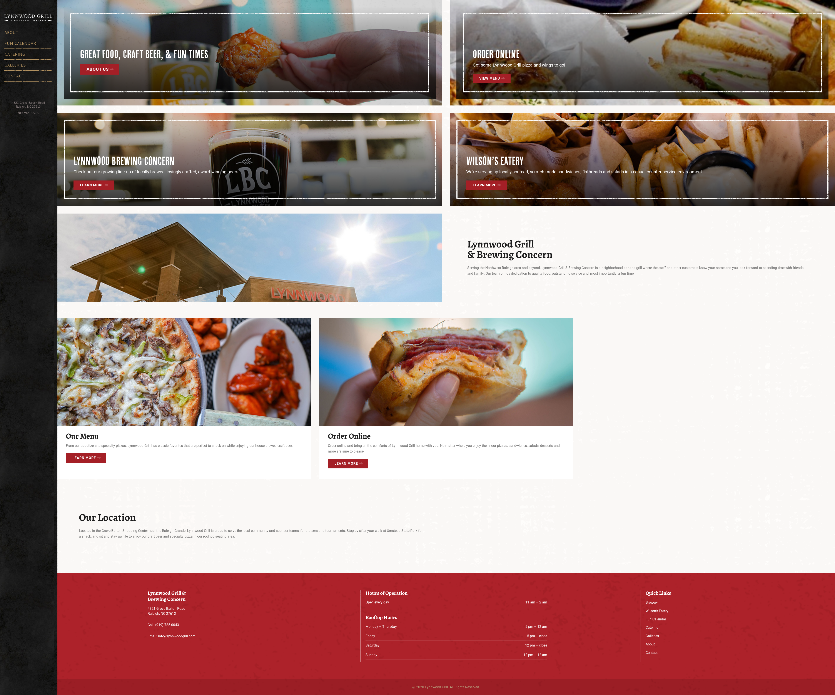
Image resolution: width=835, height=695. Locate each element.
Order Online (496, 54)
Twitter (28, 95)
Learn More (92, 185)
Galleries (15, 65)
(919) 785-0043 (167, 624)
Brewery (652, 602)
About (11, 32)
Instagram (35, 95)
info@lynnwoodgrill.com (176, 636)
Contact (14, 76)
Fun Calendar (20, 43)
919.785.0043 (28, 113)
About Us (98, 69)
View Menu (489, 78)
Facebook (21, 95)
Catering (14, 54)
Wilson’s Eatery (495, 160)
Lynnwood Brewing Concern (124, 160)
